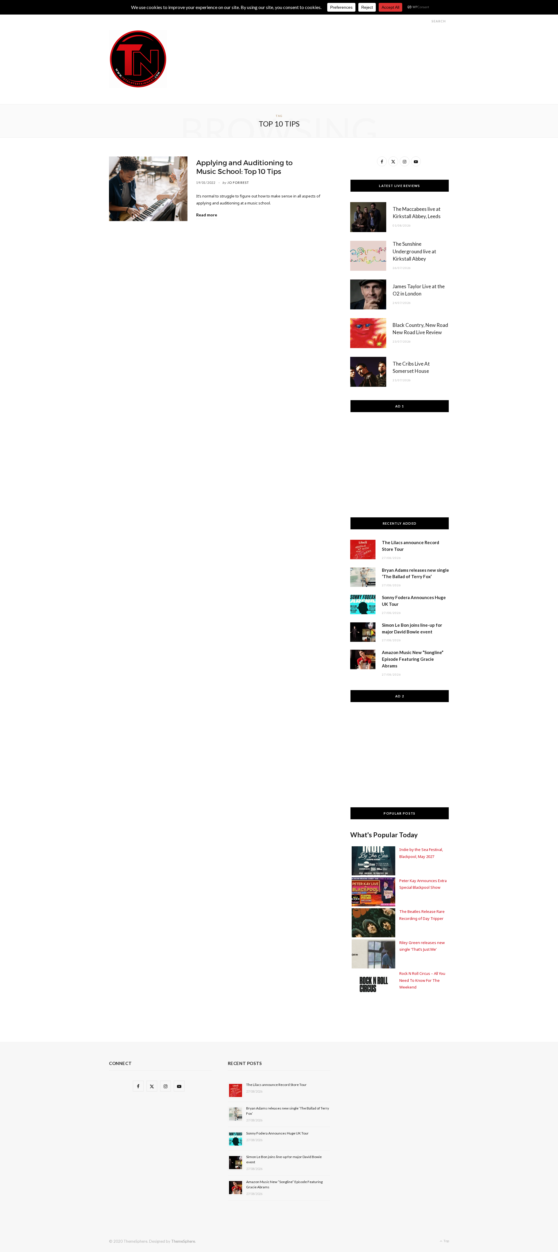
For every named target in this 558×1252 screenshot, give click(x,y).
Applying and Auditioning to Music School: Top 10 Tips (244, 167)
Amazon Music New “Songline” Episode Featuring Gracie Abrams (412, 659)
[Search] (426, 21)
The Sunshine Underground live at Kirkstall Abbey (414, 251)
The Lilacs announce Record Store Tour (276, 1084)
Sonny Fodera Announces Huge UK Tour (277, 1133)
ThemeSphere (183, 1241)
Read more (206, 214)
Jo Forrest (238, 182)
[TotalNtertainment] (138, 59)
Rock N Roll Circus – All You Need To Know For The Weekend (422, 980)
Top (446, 1241)
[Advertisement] (343, 43)
